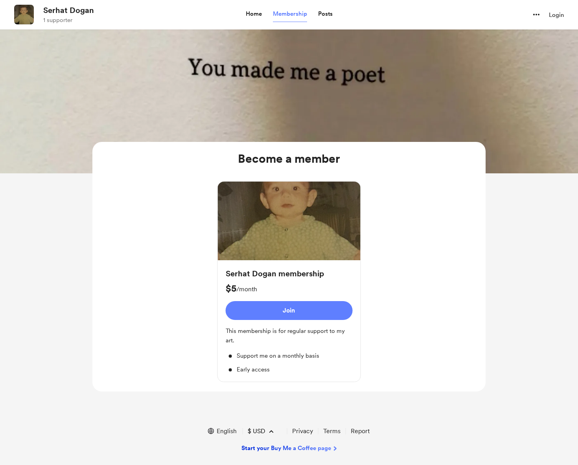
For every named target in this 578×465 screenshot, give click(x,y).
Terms (332, 431)
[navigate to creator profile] (24, 14)
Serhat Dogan (68, 10)
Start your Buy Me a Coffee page (286, 448)
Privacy (302, 431)
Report (360, 431)
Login (556, 14)
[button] (253, 14)
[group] (289, 282)
